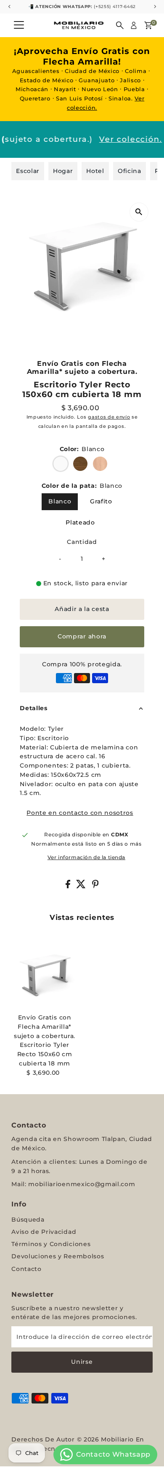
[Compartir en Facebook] (69, 886)
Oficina (129, 171)
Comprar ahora (82, 636)
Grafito (101, 501)
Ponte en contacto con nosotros (79, 813)
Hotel (95, 171)
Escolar (28, 171)
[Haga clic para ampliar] (139, 212)
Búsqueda (27, 1219)
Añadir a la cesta (82, 609)
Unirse (82, 1361)
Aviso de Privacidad (43, 1231)
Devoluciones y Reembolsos (57, 1256)
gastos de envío (109, 417)
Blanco (59, 501)
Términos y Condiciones (50, 1244)
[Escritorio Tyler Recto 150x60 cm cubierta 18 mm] (44, 976)
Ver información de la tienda (86, 857)
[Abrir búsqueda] (120, 25)
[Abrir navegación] (18, 25)
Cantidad (82, 541)
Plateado (80, 522)
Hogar (63, 171)
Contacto (26, 1268)
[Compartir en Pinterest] (95, 886)
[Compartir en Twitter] (82, 886)
